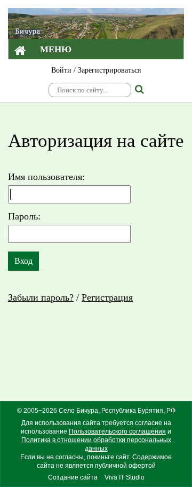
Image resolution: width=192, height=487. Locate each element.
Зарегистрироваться (109, 70)
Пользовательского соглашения (117, 431)
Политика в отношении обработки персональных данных (96, 444)
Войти (61, 70)
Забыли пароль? (41, 297)
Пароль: (24, 216)
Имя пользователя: (46, 176)
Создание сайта (73, 477)
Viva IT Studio (125, 477)
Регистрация (107, 297)
